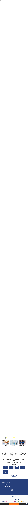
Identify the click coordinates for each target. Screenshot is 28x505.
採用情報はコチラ (14, 503)
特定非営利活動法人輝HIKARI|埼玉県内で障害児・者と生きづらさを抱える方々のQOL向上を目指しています (6, 490)
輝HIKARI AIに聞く (14, 496)
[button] (14, 476)
